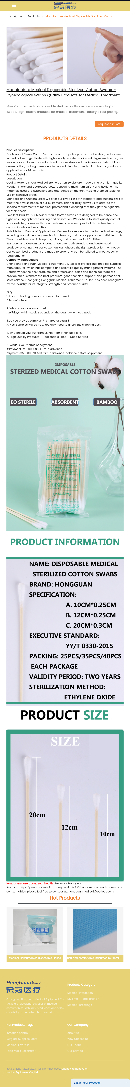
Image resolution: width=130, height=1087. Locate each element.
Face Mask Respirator (21, 1051)
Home (18, 16)
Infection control (17, 1033)
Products (34, 16)
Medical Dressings (79, 1005)
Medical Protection (80, 993)
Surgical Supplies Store (21, 1039)
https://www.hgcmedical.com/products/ (48, 887)
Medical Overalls (17, 1045)
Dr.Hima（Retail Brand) (83, 999)
